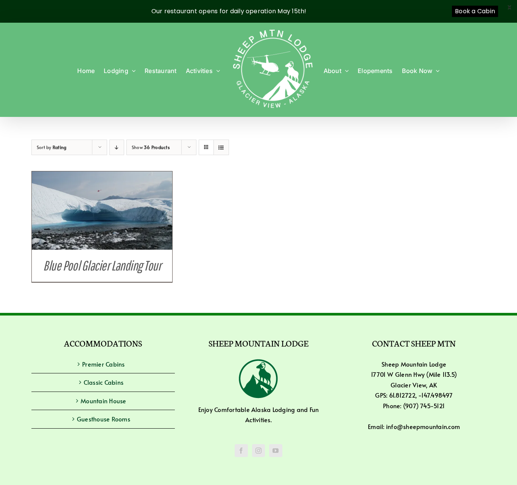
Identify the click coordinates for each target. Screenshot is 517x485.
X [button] (509, 7)
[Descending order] (116, 147)
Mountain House (103, 400)
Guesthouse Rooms (103, 419)
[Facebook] (241, 450)
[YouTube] (275, 450)
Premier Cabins (103, 364)
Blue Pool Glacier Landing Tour (102, 265)
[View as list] (221, 147)
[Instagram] (258, 450)
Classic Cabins (103, 382)
